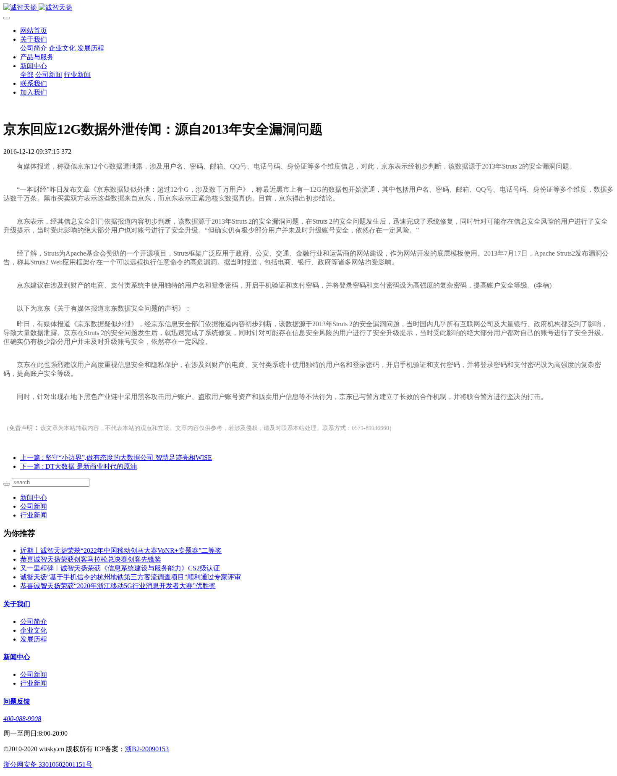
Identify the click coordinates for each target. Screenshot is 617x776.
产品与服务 (37, 57)
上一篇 (116, 457)
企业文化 (62, 48)
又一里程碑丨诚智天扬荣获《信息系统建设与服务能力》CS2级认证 (120, 568)
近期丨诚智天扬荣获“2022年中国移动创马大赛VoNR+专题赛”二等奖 (121, 550)
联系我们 (33, 83)
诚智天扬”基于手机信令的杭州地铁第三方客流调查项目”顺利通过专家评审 (130, 577)
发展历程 (90, 48)
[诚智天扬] (308, 7)
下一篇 (78, 466)
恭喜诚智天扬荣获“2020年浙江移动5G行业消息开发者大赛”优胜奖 (118, 585)
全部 (27, 74)
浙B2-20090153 (147, 748)
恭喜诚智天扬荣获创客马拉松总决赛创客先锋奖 (90, 559)
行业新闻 (77, 74)
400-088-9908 (22, 718)
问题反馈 (16, 701)
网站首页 (33, 30)
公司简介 (33, 48)
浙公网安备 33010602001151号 (47, 764)
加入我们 (33, 92)
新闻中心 (33, 65)
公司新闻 (48, 74)
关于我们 (33, 39)
